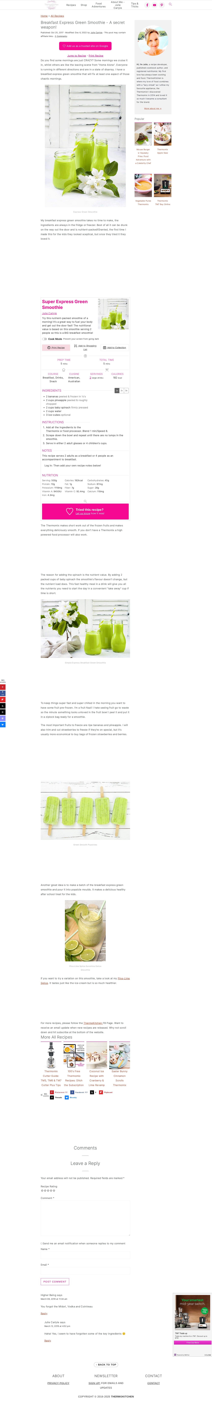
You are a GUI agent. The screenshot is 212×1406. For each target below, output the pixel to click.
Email (45, 1264)
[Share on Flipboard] (3, 699)
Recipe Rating (49, 1186)
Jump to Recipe (76, 55)
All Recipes (57, 15)
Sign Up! (94, 1383)
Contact (153, 1383)
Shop (84, 5)
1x (117, 391)
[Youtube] (154, 5)
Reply (44, 1313)
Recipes (71, 5)
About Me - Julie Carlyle (118, 5)
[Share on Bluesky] (3, 724)
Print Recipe (96, 55)
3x (126, 391)
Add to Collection (116, 347)
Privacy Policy (58, 1383)
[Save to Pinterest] (3, 687)
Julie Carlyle (49, 313)
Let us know (83, 513)
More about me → (153, 108)
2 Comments (61, 36)
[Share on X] (3, 706)
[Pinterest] (162, 5)
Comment (47, 1198)
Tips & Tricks (135, 5)
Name (45, 1249)
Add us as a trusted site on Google (87, 46)
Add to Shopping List (87, 347)
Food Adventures (99, 5)
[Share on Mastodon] (3, 718)
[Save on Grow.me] (117, 1092)
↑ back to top (106, 1364)
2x (122, 391)
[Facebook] (147, 5)
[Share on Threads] (3, 712)
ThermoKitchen (93, 1023)
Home (44, 15)
